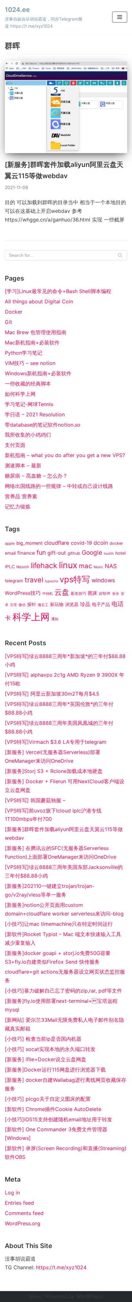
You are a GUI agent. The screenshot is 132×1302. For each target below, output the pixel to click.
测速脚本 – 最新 (23, 465)
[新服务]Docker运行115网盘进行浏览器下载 (55, 1069)
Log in (12, 1192)
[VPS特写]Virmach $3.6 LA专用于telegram (55, 742)
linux (68, 565)
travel (34, 580)
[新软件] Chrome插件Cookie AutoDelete (53, 1109)
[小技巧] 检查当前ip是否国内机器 (43, 1039)
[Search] (120, 255)
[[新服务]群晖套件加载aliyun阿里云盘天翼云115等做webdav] (66, 151)
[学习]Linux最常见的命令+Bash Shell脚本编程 (58, 291)
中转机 (47, 594)
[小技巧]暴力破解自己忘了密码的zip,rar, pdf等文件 (63, 990)
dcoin (101, 542)
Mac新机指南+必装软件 (32, 342)
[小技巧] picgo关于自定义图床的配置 (48, 1099)
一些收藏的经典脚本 (28, 383)
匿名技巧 (78, 593)
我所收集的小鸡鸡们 (28, 434)
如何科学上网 (20, 394)
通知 (54, 619)
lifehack (44, 565)
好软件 (105, 593)
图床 (92, 593)
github (74, 553)
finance (26, 553)
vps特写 (75, 579)
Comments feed (24, 1213)
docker (116, 543)
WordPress (89, 1296)
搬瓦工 (43, 605)
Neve (35, 1296)
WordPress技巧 (23, 593)
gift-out (56, 553)
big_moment (29, 543)
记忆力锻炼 (17, 506)
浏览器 (71, 604)
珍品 (85, 604)
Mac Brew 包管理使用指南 (35, 332)
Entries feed (19, 1203)
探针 (31, 604)
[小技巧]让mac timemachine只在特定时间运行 (59, 924)
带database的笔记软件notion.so (42, 424)
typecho (51, 581)
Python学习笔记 (23, 353)
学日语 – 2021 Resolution (35, 414)
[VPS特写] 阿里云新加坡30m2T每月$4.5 (52, 693)
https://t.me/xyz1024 (61, 1267)
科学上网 (31, 616)
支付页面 (15, 445)
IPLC (10, 566)
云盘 (61, 592)
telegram (14, 580)
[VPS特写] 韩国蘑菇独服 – (35, 800)
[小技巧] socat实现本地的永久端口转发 (50, 1049)
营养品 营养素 (21, 496)
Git (8, 322)
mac (85, 566)
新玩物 (56, 604)
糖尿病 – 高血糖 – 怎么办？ (36, 476)
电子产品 (101, 604)
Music (98, 567)
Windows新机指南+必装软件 (38, 373)
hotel (120, 553)
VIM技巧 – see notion (30, 363)
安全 (115, 594)
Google (92, 552)
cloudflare (56, 543)
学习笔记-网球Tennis (29, 404)
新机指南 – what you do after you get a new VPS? (65, 455)
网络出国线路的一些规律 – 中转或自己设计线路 (59, 486)
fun (41, 552)
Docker (13, 311)
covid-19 (81, 543)
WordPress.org (22, 1223)
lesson (22, 566)
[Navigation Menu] (119, 17)
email (10, 553)
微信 (22, 605)
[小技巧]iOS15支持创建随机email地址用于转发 (58, 1119)
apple (10, 543)
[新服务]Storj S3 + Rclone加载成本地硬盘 (54, 771)
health (109, 553)
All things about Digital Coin (39, 301)
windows (103, 580)
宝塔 (13, 605)
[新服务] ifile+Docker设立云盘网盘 (45, 1059)
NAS (111, 566)
